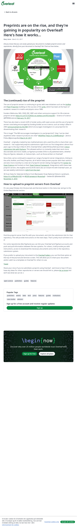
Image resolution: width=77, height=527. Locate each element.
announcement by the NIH (18, 127)
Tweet (6, 264)
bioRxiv (68, 104)
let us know (63, 270)
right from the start (32, 170)
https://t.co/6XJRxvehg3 (55, 136)
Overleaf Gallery (44, 255)
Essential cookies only (52, 522)
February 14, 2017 (23, 118)
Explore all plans (47, 354)
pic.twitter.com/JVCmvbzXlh (44, 116)
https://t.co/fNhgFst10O (13, 176)
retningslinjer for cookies (10, 525)
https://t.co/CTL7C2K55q (25, 116)
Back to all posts (10, 12)
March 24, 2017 (26, 138)
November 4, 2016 (10, 179)
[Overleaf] (7, 3)
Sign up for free (30, 354)
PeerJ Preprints (12, 107)
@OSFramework (31, 176)
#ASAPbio (42, 136)
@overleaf (41, 176)
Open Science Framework (39, 165)
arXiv (44, 107)
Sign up (40, 308)
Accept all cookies (68, 522)
